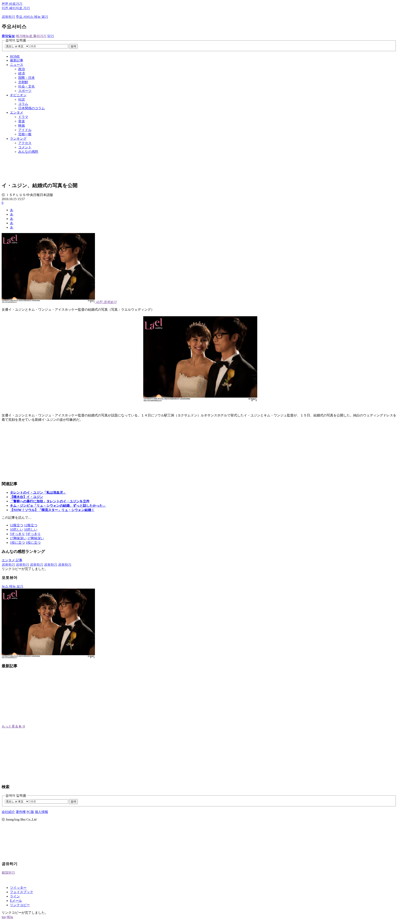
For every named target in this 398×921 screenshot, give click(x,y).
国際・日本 (26, 77)
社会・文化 (26, 86)
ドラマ (23, 117)
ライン (15, 896)
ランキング (18, 138)
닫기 (50, 36)
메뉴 (10, 917)
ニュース (16, 64)
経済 (21, 73)
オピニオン (18, 95)
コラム (23, 104)
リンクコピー (20, 905)
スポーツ (25, 91)
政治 (21, 69)
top (4, 917)
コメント (25, 147)
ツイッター (18, 887)
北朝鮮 (23, 82)
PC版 (30, 812)
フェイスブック (21, 892)
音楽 (21, 121)
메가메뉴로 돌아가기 (31, 36)
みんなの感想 (28, 151)
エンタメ (16, 112)
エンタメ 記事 (12, 560)
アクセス (25, 143)
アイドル (25, 130)
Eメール (16, 900)
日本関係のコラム (31, 108)
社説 (21, 99)
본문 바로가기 (12, 3)
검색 (73, 46)
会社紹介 (8, 812)
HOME (15, 56)
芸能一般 (25, 134)
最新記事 (16, 60)
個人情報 (41, 812)
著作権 (21, 812)
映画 (21, 125)
